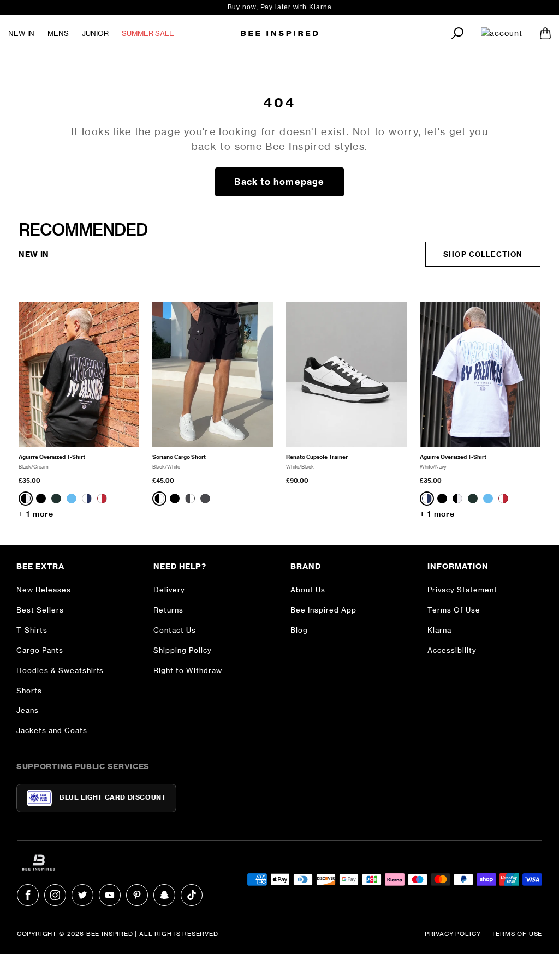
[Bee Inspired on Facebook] (28, 895)
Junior (95, 33)
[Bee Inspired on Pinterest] (137, 895)
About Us (307, 589)
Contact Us (174, 630)
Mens (58, 33)
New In (21, 33)
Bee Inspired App (323, 609)
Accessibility (452, 650)
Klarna (439, 630)
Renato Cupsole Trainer (317, 456)
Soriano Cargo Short (179, 456)
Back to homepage (279, 181)
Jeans (27, 710)
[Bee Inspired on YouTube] (110, 895)
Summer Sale (148, 33)
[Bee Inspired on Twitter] (82, 895)
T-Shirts (31, 630)
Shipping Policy (182, 650)
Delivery (169, 589)
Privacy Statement (462, 589)
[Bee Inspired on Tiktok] (192, 895)
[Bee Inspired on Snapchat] (164, 895)
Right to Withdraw (187, 670)
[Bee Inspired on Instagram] (55, 895)
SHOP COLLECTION (482, 254)
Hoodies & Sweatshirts (60, 670)
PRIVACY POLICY (453, 934)
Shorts (29, 690)
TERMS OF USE (516, 934)
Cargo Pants (39, 650)
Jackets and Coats (51, 730)
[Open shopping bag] (545, 33)
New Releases (43, 589)
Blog (299, 630)
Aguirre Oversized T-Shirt (52, 456)
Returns (168, 609)
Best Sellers (40, 609)
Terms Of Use (453, 609)
